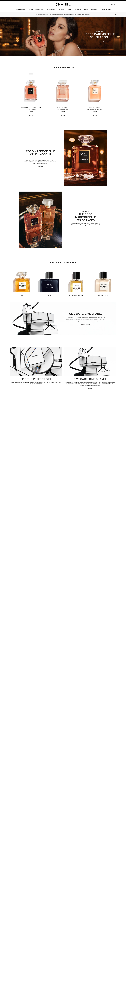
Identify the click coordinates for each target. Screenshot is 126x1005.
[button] (30, 9)
